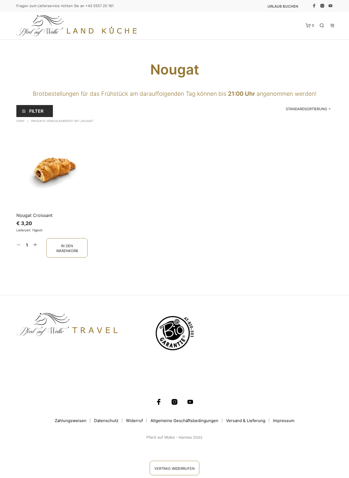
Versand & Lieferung (245, 420)
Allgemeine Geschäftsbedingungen (184, 420)
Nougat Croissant (34, 215)
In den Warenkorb (67, 248)
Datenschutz (106, 420)
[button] (310, 25)
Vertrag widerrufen (174, 468)
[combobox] (298, 109)
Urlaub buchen (282, 6)
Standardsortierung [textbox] (306, 109)
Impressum (283, 420)
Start (20, 121)
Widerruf (134, 420)
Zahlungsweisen (70, 420)
